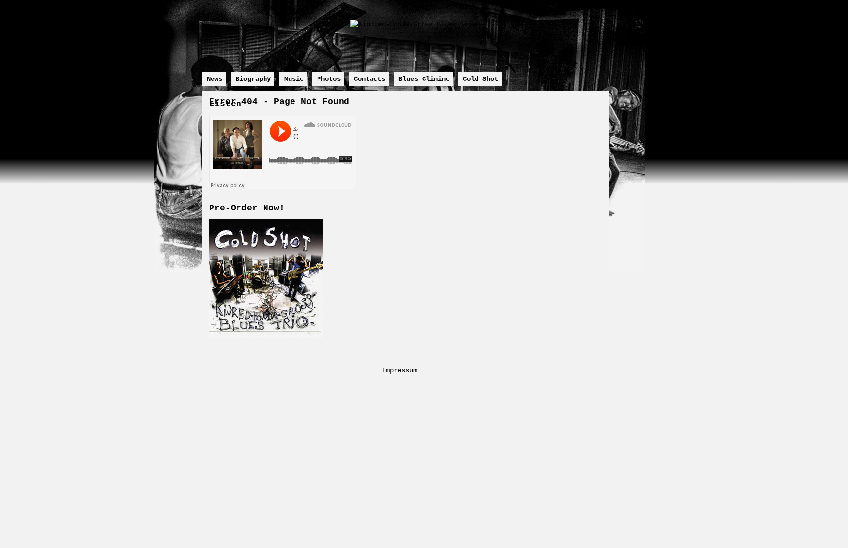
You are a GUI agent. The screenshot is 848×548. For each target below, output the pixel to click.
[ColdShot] (266, 336)
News (214, 79)
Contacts (369, 79)
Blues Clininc (424, 79)
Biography (253, 79)
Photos (329, 79)
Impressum (399, 370)
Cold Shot (480, 79)
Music (294, 79)
